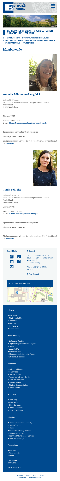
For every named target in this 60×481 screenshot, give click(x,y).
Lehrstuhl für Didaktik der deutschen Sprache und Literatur (30, 32)
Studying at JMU (15, 318)
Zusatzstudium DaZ (12, 43)
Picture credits (15, 453)
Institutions (13, 326)
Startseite (10, 143)
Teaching (12, 323)
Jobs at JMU (14, 349)
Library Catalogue (16, 410)
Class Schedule (15, 405)
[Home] (3, 38)
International (14, 329)
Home (11, 310)
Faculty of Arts (13, 38)
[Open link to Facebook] (17, 261)
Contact (32, 251)
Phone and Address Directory (20, 422)
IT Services (13, 372)
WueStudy (13, 400)
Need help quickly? (16, 438)
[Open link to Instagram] (10, 256)
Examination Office (16, 380)
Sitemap (12, 450)
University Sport (15, 374)
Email (31, 269)
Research (13, 321)
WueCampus (14, 402)
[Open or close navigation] (53, 6)
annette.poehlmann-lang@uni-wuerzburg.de (29, 123)
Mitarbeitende (28, 43)
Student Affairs (15, 382)
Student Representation (18, 385)
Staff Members (15, 351)
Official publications (17, 357)
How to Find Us (15, 425)
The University (14, 315)
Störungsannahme (16, 433)
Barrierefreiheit (35, 478)
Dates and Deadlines (17, 341)
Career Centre (14, 388)
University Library (16, 369)
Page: (10, 467)
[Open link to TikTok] (17, 256)
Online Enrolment (16, 408)
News (11, 346)
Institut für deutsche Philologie (35, 38)
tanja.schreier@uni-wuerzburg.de (24, 214)
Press (11, 428)
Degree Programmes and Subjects (22, 344)
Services (12, 364)
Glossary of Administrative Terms (22, 354)
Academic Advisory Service (20, 377)
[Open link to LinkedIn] (10, 261)
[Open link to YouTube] (10, 266)
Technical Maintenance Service (21, 436)
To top (11, 456)
